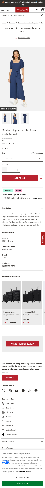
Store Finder (10, 403)
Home (4, 23)
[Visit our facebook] (23, 391)
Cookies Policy (25, 471)
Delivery (8, 417)
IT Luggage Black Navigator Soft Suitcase (31, 313)
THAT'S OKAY (22, 483)
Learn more (37, 198)
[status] (11, 170)
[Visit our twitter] (4, 391)
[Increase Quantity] (17, 169)
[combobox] (22, 159)
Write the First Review (10, 144)
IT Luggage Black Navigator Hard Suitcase (11, 313)
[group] (9, 321)
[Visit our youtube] (16, 391)
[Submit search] (7, 9)
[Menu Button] (2, 9)
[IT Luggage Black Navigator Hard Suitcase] (11, 295)
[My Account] (36, 9)
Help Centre (10, 408)
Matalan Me (10, 425)
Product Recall (10, 430)
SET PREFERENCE (22, 477)
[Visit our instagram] (10, 391)
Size (3, 153)
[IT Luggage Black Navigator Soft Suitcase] (32, 295)
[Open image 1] (6, 118)
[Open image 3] (25, 118)
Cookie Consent (11, 434)
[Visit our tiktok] (29, 391)
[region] (22, 469)
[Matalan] (22, 9)
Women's (12, 23)
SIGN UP (10, 378)
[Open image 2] (15, 118)
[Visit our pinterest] (36, 391)
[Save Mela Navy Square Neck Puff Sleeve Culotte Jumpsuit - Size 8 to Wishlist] (16, 38)
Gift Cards (9, 412)
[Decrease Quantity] (4, 169)
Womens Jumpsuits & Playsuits (28, 23)
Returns (8, 421)
